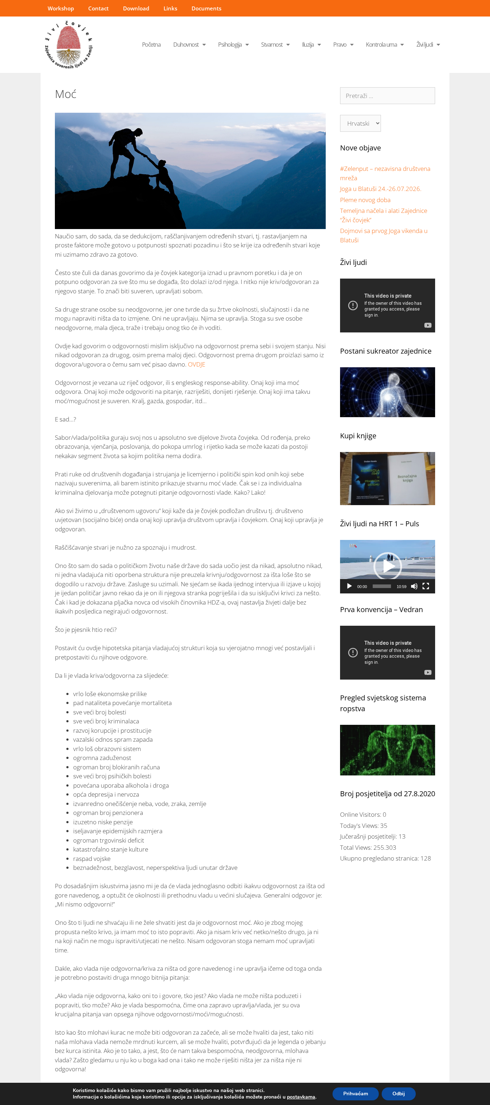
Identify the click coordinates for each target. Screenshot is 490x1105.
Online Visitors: (361, 814)
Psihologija (230, 44)
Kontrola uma (381, 44)
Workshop (61, 8)
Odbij (398, 1093)
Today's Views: (360, 825)
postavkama (301, 1097)
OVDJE (196, 364)
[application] (387, 566)
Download (136, 8)
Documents (206, 8)
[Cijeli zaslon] (425, 586)
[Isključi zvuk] (414, 586)
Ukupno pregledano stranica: (380, 858)
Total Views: (356, 847)
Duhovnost (186, 44)
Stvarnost (272, 44)
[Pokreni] (349, 586)
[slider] (382, 586)
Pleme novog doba (365, 200)
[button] (387, 566)
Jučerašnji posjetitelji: (369, 836)
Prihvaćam (355, 1093)
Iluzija (308, 44)
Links (170, 8)
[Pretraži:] (387, 96)
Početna (151, 44)
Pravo (340, 44)
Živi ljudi (424, 44)
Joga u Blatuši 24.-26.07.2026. (380, 189)
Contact (98, 8)
